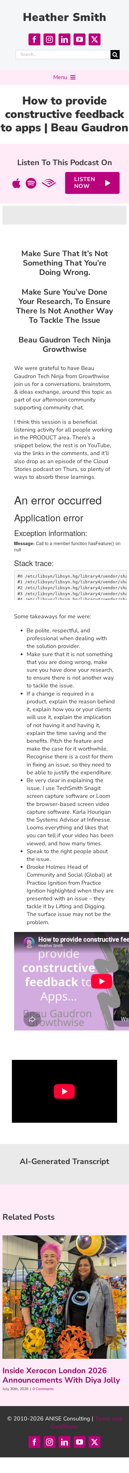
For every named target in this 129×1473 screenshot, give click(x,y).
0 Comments (43, 1388)
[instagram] (49, 39)
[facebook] (34, 39)
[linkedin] (64, 39)
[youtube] (79, 39)
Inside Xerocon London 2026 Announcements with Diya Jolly (61, 1375)
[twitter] (95, 39)
